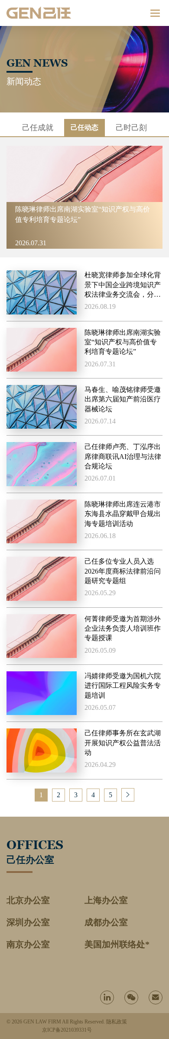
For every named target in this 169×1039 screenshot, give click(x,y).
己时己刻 (131, 127)
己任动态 (84, 127)
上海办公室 (106, 900)
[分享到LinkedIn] (107, 997)
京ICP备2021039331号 (67, 1030)
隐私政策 (116, 1022)
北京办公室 (28, 900)
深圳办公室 (28, 922)
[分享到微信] (131, 997)
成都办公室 (106, 922)
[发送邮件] (155, 997)
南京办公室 (28, 944)
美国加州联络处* (117, 944)
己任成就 (37, 127)
